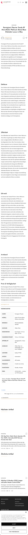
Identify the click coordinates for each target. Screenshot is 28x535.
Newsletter (3, 503)
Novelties (14, 25)
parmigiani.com (5, 304)
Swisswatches (8, 37)
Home (3, 378)
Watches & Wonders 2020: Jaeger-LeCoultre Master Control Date (12, 481)
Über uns (3, 501)
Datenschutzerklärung (19, 503)
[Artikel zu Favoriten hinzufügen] (23, 38)
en (23, 2)
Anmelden (3, 390)
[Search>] (18, 2)
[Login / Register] (20, 2)
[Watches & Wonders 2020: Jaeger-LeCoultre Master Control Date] (14, 467)
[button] (26, 512)
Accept (14, 524)
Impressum (17, 501)
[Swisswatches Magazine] (6, 2)
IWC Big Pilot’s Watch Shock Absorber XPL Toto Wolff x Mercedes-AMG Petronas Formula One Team (13, 438)
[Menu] (26, 2)
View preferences (14, 531)
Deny (14, 528)
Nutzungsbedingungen (19, 505)
